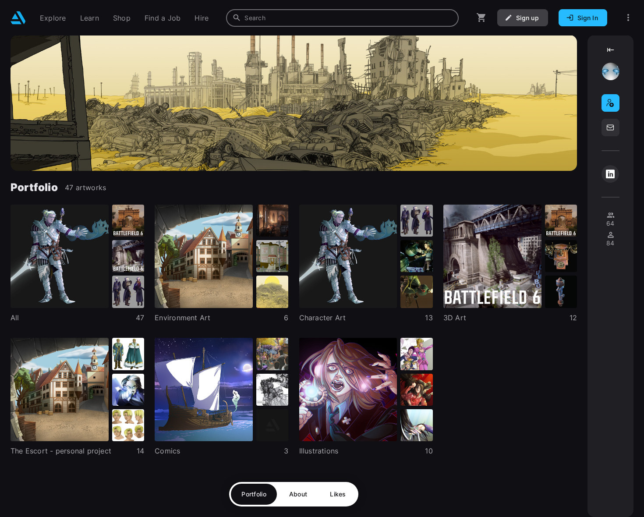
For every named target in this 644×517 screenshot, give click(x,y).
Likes (338, 494)
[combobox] (342, 18)
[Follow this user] (610, 103)
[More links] (628, 18)
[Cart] (481, 18)
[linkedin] (610, 174)
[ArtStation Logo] (18, 18)
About (298, 494)
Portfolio (253, 494)
